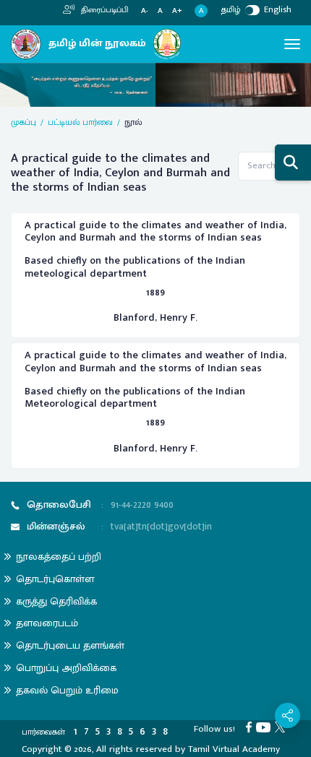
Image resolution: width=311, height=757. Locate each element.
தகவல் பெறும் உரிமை (67, 690)
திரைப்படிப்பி (104, 10)
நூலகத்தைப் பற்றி (58, 556)
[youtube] (265, 727)
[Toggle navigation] (292, 44)
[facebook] (251, 727)
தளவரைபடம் (47, 623)
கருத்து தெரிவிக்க (56, 601)
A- (144, 11)
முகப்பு (23, 122)
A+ (177, 11)
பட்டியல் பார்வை (80, 122)
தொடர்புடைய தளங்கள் (70, 645)
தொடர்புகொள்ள (55, 579)
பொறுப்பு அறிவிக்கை (66, 667)
